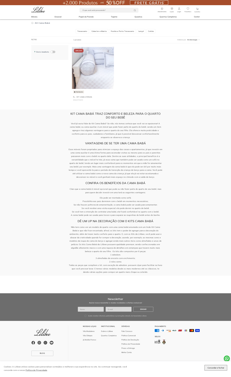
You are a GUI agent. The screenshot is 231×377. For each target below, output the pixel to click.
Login (179, 11)
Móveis (34, 17)
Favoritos (188, 11)
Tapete (114, 17)
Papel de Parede (86, 17)
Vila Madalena (89, 331)
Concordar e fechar (216, 368)
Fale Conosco (127, 331)
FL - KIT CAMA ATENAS (82, 97)
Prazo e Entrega (128, 348)
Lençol (141, 31)
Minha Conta (127, 352)
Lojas (172, 11)
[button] (34, 16)
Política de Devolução (130, 340)
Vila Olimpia (87, 335)
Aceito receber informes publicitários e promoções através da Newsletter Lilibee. (117, 316)
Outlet (197, 17)
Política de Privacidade (36, 370)
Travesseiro (82, 31)
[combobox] (109, 10)
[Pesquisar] (134, 10)
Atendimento (162, 11)
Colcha (151, 31)
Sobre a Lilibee (107, 331)
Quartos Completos (168, 17)
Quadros (138, 17)
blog (42, 353)
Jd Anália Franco (89, 340)
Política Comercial (129, 335)
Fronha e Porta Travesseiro (122, 31)
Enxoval (58, 17)
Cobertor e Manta (99, 31)
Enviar (143, 309)
